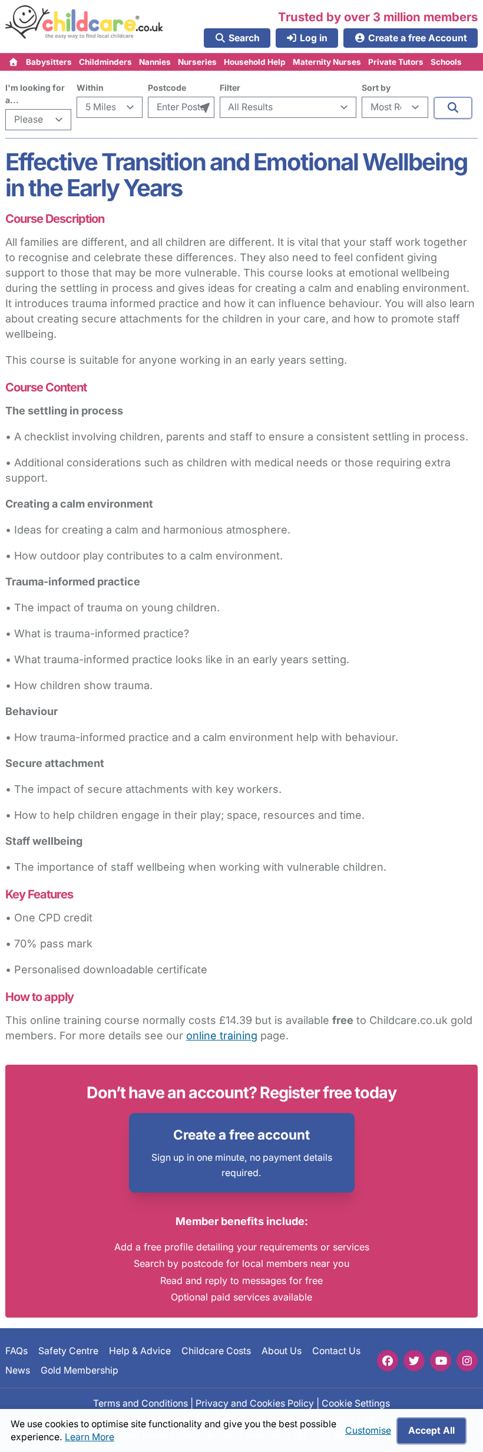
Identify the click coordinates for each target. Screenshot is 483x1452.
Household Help (255, 62)
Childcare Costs (216, 1350)
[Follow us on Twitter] (414, 1360)
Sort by (376, 88)
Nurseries (197, 62)
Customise (368, 1430)
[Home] (14, 62)
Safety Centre (68, 1350)
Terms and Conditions (140, 1403)
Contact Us (336, 1350)
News (17, 1369)
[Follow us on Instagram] (467, 1360)
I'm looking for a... (35, 94)
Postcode (167, 88)
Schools (446, 62)
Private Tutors (396, 62)
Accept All (431, 1430)
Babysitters (49, 62)
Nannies (155, 62)
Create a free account (241, 1134)
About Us (282, 1350)
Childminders (105, 62)
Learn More (89, 1437)
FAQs (16, 1350)
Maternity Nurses (327, 62)
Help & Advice (140, 1350)
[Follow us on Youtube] (440, 1360)
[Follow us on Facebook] (387, 1360)
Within (90, 88)
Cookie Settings (356, 1403)
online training (221, 1035)
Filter (230, 88)
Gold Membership (79, 1369)
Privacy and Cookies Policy (255, 1403)
